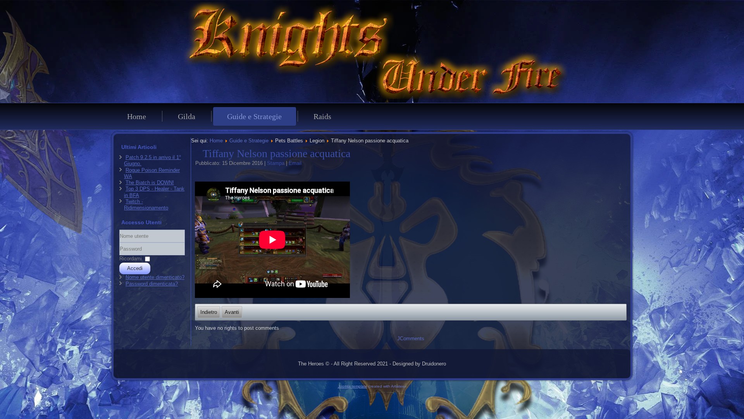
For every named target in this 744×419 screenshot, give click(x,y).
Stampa (276, 163)
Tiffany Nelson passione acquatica (276, 153)
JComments (410, 338)
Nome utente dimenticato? (155, 277)
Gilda (186, 116)
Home (136, 116)
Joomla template (352, 386)
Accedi (135, 268)
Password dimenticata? (152, 284)
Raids (322, 116)
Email (295, 163)
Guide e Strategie (254, 116)
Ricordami (130, 258)
